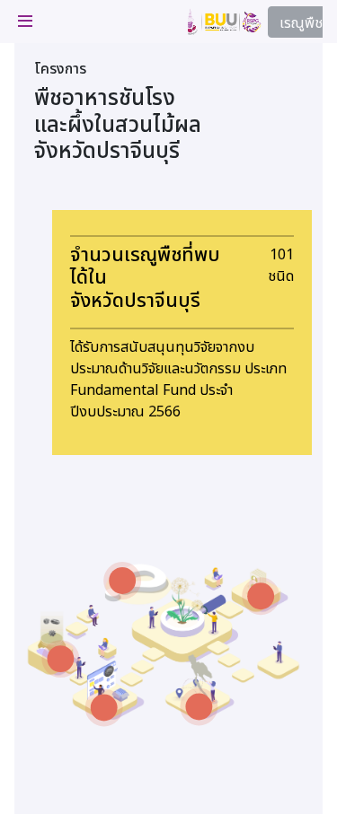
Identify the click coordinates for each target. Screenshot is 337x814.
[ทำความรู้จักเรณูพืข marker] (122, 580)
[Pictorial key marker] (104, 708)
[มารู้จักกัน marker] (260, 595)
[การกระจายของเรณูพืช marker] (198, 707)
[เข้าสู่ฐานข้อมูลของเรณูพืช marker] (60, 658)
